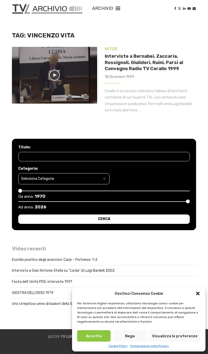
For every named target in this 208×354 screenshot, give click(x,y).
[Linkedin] (184, 8)
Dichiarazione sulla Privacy (149, 346)
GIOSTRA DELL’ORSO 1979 (33, 293)
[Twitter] (179, 8)
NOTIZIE (111, 49)
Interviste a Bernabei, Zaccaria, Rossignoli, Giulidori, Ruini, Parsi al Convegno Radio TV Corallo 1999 (144, 62)
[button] (197, 293)
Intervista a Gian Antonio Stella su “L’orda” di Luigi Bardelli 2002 (63, 270)
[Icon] (54, 75)
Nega (130, 336)
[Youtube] (189, 8)
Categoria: (28, 168)
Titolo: (24, 147)
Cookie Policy (118, 346)
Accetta (94, 336)
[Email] (194, 8)
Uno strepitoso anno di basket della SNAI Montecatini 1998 (59, 304)
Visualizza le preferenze (175, 336)
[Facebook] (175, 8)
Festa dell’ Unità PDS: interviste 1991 (42, 282)
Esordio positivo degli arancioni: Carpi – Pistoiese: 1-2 (54, 260)
